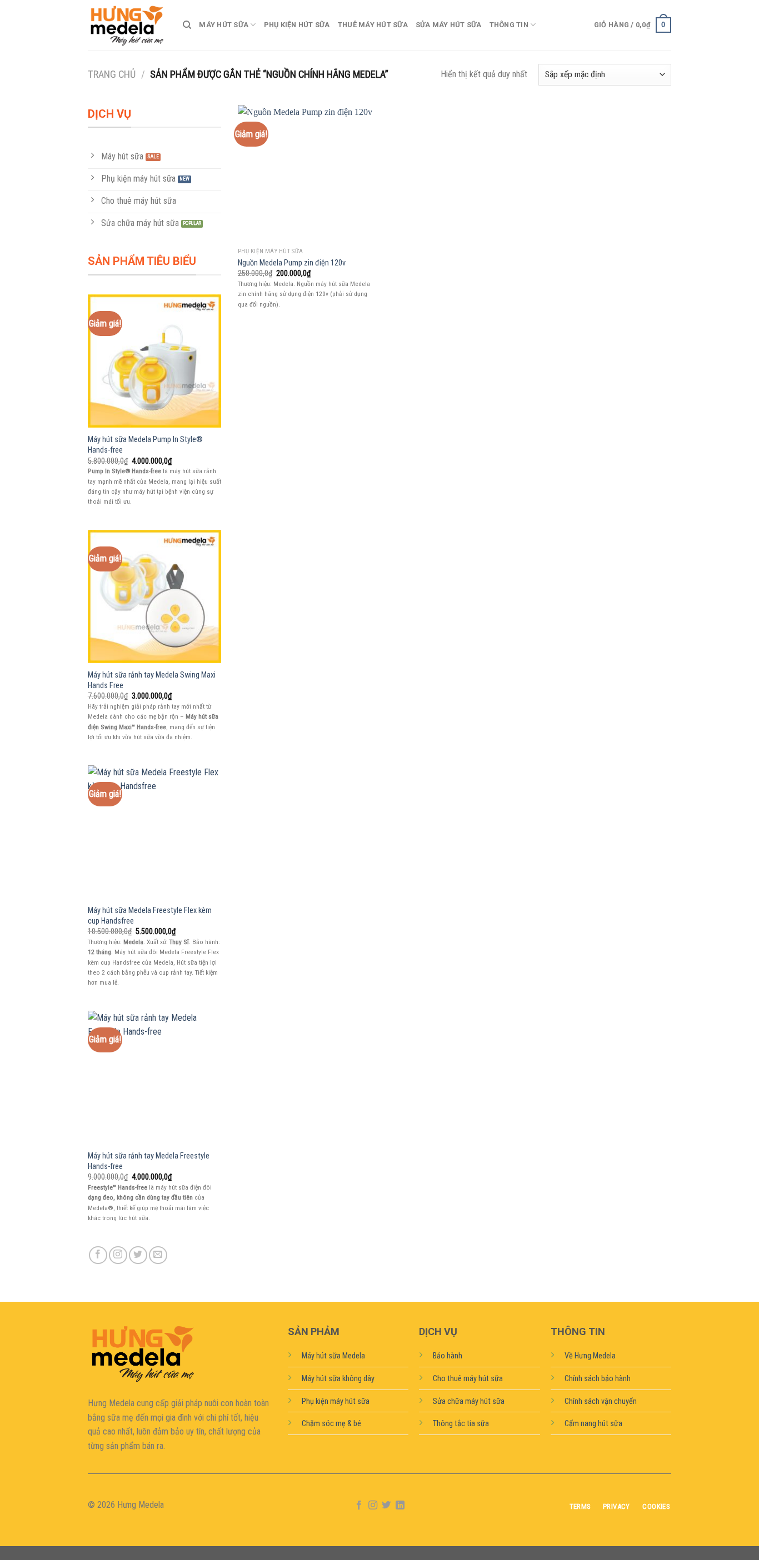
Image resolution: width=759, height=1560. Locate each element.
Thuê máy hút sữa (373, 25)
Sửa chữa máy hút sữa (469, 1401)
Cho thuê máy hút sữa (468, 1378)
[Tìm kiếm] (187, 25)
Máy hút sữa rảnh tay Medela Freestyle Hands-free (148, 1161)
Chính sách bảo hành (598, 1378)
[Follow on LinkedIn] (400, 1506)
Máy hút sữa (223, 25)
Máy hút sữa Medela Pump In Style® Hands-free (145, 445)
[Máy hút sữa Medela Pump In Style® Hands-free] (154, 361)
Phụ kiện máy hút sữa (335, 1401)
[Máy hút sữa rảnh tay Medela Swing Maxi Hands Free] (154, 596)
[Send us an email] (158, 1255)
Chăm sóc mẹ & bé (331, 1423)
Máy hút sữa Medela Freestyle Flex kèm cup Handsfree (150, 916)
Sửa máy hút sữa (449, 25)
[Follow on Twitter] (138, 1255)
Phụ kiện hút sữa (297, 25)
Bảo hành (447, 1356)
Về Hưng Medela (590, 1356)
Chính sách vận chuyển (601, 1401)
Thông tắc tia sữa (461, 1423)
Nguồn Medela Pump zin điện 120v (292, 263)
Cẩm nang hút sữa (593, 1423)
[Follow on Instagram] (118, 1255)
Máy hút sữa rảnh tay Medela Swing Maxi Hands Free (152, 680)
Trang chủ (112, 74)
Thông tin (509, 25)
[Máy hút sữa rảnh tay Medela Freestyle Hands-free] (154, 1077)
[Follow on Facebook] (98, 1255)
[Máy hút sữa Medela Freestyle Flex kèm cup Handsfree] (154, 832)
